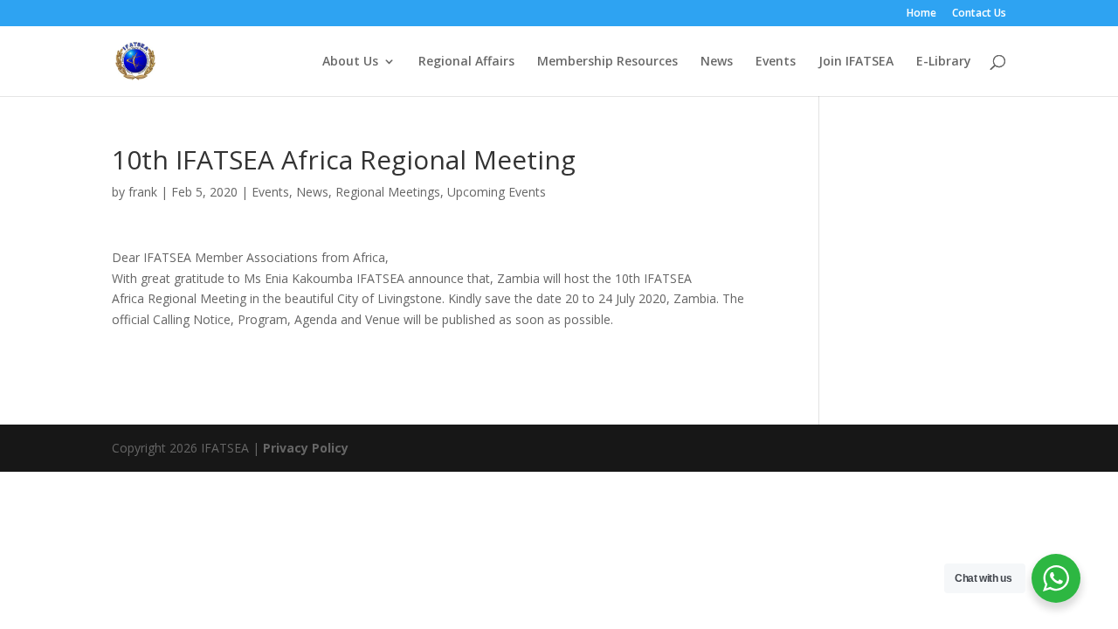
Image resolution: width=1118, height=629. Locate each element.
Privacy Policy (306, 447)
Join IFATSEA (856, 62)
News (716, 62)
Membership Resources (607, 62)
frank (142, 191)
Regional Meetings (387, 191)
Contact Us (979, 14)
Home (921, 14)
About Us (350, 62)
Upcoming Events (496, 191)
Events (776, 62)
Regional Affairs (466, 62)
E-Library (943, 62)
